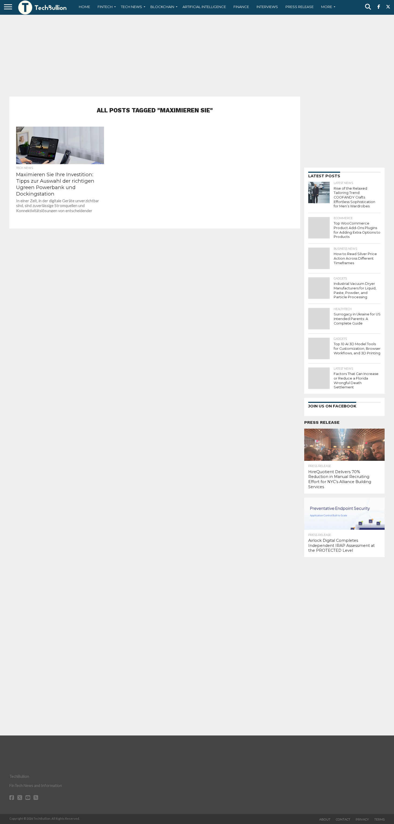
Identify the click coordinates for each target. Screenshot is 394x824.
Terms (379, 819)
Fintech (105, 7)
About (324, 819)
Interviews (267, 7)
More (326, 7)
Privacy (362, 819)
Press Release (299, 7)
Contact (343, 819)
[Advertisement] (197, 55)
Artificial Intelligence (204, 7)
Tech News (131, 7)
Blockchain (162, 7)
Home (84, 7)
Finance (241, 7)
